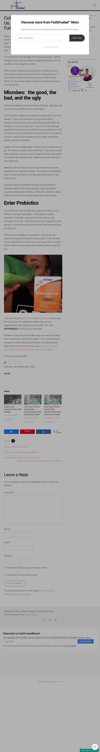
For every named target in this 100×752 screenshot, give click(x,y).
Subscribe (77, 38)
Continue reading (50, 47)
